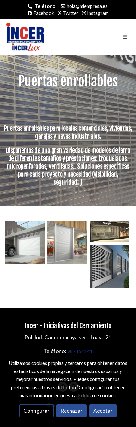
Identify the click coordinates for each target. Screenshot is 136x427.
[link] (25, 37)
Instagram (97, 13)
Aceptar (103, 410)
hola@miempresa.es (87, 6)
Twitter (70, 13)
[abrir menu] (125, 37)
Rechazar (71, 410)
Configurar (36, 410)
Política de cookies (96, 395)
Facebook (43, 13)
